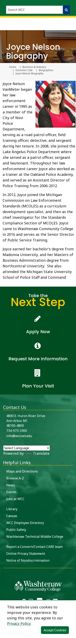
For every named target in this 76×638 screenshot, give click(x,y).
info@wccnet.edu (19, 436)
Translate (41, 453)
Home (12, 67)
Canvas (11, 516)
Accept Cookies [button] (55, 630)
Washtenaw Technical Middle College (34, 536)
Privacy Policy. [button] (19, 623)
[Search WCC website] (66, 9)
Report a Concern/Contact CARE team (34, 546)
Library (11, 509)
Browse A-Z (15, 478)
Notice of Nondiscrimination (27, 560)
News (10, 485)
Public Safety (16, 529)
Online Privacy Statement (25, 553)
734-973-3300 (16, 430)
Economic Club (24, 70)
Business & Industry (34, 67)
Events (11, 492)
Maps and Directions (22, 471)
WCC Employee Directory (25, 523)
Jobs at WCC (15, 499)
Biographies (46, 70)
